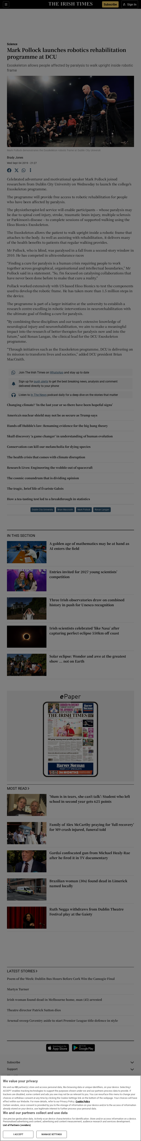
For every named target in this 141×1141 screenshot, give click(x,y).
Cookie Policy (83, 1101)
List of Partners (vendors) (17, 1125)
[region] (70, 1108)
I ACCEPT (18, 1134)
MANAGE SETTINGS (51, 1134)
